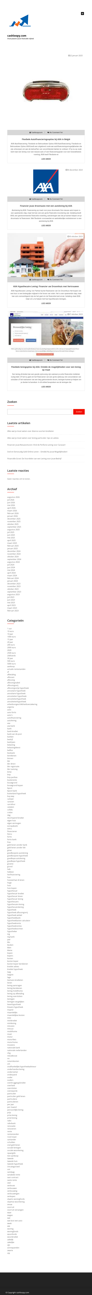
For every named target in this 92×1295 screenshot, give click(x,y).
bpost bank (12, 791)
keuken (10, 945)
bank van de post (14, 734)
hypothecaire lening (15, 904)
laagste (10, 974)
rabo (9, 1120)
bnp (9, 774)
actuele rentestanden (16, 669)
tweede (10, 1158)
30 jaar (10, 658)
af (8, 672)
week (9, 1223)
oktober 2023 (13, 589)
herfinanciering (13, 874)
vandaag (10, 1172)
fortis (9, 837)
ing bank (10, 937)
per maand (12, 1107)
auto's (10, 715)
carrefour (11, 804)
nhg (9, 1053)
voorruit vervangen (15, 1210)
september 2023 (14, 592)
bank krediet (12, 731)
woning (10, 1229)
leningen (11, 999)
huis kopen (12, 888)
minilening (11, 1023)
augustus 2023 (13, 594)
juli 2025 (10, 532)
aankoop (11, 666)
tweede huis (12, 1161)
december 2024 (13, 551)
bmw (9, 772)
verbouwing (12, 1191)
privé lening (12, 1118)
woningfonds (12, 1231)
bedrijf (10, 739)
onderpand (12, 1074)
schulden (11, 1142)
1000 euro (11, 636)
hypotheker (12, 931)
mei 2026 (11, 505)
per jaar (10, 1104)
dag (8, 815)
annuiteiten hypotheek (16, 696)
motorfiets (11, 1039)
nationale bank (13, 1047)
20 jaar (10, 642)
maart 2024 (12, 575)
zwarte (10, 1250)
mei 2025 (11, 537)
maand (10, 1010)
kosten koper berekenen (17, 964)
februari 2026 (13, 513)
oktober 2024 (13, 556)
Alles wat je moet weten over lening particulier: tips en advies (33, 438)
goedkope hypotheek (16, 861)
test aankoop (12, 1156)
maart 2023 (12, 608)
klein (9, 947)
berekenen (11, 755)
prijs (9, 1112)
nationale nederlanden (17, 1050)
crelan (10, 812)
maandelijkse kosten (16, 1015)
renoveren (11, 1128)
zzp (8, 1253)
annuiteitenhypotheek (16, 699)
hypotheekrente (14, 923)
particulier (11, 1093)
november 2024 (14, 554)
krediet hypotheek (15, 969)
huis (9, 885)
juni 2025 (11, 535)
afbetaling (11, 674)
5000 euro (11, 663)
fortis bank (11, 839)
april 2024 (11, 573)
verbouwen (12, 1188)
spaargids (11, 1153)
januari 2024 (12, 581)
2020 (9, 650)
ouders (10, 1080)
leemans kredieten (15, 980)
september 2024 (14, 559)
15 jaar (10, 639)
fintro (9, 834)
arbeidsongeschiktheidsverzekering (22, 704)
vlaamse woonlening (16, 1201)
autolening (11, 720)
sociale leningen (14, 1147)
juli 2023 (10, 597)
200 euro (11, 645)
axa (8, 723)
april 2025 (11, 540)
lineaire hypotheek (15, 1007)
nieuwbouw (12, 1055)
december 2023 (13, 583)
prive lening (12, 1115)
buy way (10, 796)
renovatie (11, 1126)
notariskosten (13, 1061)
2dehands (11, 655)
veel (9, 1183)
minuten (10, 1026)
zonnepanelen (13, 1247)
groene (10, 864)
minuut (10, 1028)
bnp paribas (12, 777)
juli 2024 (10, 564)
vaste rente (12, 1180)
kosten (10, 958)
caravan (10, 801)
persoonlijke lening (15, 1110)
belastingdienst (13, 747)
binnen (10, 758)
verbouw (11, 1185)
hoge (9, 882)
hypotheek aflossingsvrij (17, 912)
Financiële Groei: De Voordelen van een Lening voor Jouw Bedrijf (34, 458)
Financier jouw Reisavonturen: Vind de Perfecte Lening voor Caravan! (36, 445)
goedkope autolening (16, 858)
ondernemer (12, 1072)
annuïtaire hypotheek (16, 693)
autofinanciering (14, 718)
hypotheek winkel (14, 915)
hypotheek (11, 910)
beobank (11, 753)
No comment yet (56, 132)
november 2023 (14, 586)
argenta (10, 707)
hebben (10, 872)
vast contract (12, 1177)
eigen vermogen (14, 823)
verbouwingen (13, 1193)
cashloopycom (37, 132)
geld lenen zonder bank (17, 845)
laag (9, 972)
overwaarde (12, 1091)
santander (11, 1139)
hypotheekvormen (15, 928)
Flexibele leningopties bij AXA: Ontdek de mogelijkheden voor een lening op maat (46, 368)
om (8, 1064)
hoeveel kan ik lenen (15, 880)
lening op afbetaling (15, 993)
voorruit (10, 1207)
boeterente (12, 780)
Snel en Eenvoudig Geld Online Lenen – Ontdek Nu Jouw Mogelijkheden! (37, 451)
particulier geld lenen (16, 1096)
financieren (12, 831)
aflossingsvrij (12, 685)
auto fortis (11, 712)
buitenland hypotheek (16, 793)
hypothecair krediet (15, 893)
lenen (9, 983)
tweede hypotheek (15, 1164)
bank (9, 728)
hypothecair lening (15, 899)
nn (8, 1058)
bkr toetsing (12, 769)
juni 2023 (11, 600)
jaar (9, 939)
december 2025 (13, 519)
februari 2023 (13, 610)
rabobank (11, 1123)
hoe (9, 877)
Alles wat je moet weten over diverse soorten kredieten (30, 431)
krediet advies (13, 966)
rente (9, 1131)
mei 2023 (11, 602)
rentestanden (13, 1134)
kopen (10, 953)
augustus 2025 (13, 529)
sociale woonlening (15, 1150)
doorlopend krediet (15, 818)
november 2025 (14, 521)
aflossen (10, 677)
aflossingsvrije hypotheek (18, 688)
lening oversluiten (14, 996)
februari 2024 (13, 578)
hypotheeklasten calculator (18, 920)
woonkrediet (12, 1237)
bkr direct (11, 764)
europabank (12, 826)
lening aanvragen (14, 985)
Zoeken (12, 402)
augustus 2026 (13, 497)
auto (9, 709)
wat (8, 1218)
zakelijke (10, 1242)
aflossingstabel (13, 682)
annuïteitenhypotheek (16, 701)
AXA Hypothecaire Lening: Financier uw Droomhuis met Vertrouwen (46, 286)
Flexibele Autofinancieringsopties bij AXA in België (46, 139)
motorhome (12, 1042)
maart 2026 (12, 510)
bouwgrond (12, 782)
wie (8, 1226)
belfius (10, 750)
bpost (9, 788)
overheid (11, 1085)
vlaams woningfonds (16, 1199)
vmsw (9, 1204)
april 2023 (11, 605)
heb (9, 869)
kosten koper (12, 961)
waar (9, 1212)
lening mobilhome (15, 991)
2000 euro (11, 647)
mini (9, 1018)
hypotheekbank (13, 918)
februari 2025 (13, 546)
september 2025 (14, 527)
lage (9, 977)
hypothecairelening (15, 907)
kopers (10, 955)
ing (8, 934)
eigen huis (11, 820)
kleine (9, 950)
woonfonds (12, 1234)
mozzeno (11, 1045)
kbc (8, 942)
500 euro (11, 661)
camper (10, 799)
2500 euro (11, 653)
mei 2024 (11, 570)
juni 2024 (11, 567)
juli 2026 (10, 500)
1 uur (9, 628)
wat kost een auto (14, 1220)
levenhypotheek (14, 1004)
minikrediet (12, 1020)
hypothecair (12, 891)
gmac (9, 850)
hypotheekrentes (14, 926)
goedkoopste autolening (17, 853)
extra (9, 828)
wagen (10, 1215)
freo (9, 842)
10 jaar (10, 634)
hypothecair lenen (15, 896)
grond (9, 866)
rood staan (12, 1137)
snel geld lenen (13, 1145)
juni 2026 (11, 502)
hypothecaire (13, 901)
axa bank (11, 726)
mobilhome (12, 1031)
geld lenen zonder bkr (16, 847)
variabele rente (13, 1174)
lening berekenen (14, 988)
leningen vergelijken (15, 1001)
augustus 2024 (13, 562)
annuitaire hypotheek (16, 691)
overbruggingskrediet (16, 1083)
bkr (8, 761)
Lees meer (46, 159)
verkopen (11, 1196)
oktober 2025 (13, 524)
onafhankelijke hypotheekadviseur (21, 1066)
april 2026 (11, 508)
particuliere (12, 1099)
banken (10, 736)
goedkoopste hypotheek (17, 855)
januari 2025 (12, 548)
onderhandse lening (15, 1069)
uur (8, 1169)
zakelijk (10, 1239)
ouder (9, 1077)
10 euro (10, 631)
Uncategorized (13, 1166)
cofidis (10, 809)
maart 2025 (12, 543)
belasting (11, 745)
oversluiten (12, 1088)
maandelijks (12, 1012)
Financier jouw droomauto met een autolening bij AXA (46, 205)
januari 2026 (12, 516)
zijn (8, 1245)
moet (9, 1034)
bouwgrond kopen (15, 785)
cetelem (10, 807)
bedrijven (11, 742)
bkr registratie (13, 766)
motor (10, 1037)
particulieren (12, 1101)
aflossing (11, 680)
